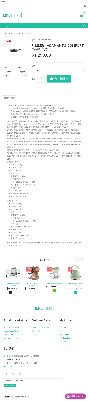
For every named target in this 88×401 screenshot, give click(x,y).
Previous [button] (6, 74)
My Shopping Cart (66, 338)
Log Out (63, 342)
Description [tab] (9, 98)
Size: (34, 66)
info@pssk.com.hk (14, 366)
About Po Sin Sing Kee (12, 327)
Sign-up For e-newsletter (13, 338)
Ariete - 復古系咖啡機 (54, 283)
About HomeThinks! (11, 331)
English (3, 1)
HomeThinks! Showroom (13, 335)
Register (63, 327)
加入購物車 (61, 78)
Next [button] (26, 74)
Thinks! (9, 397)
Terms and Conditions (40, 327)
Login (62, 331)
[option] (9, 71)
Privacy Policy (37, 331)
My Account (64, 335)
